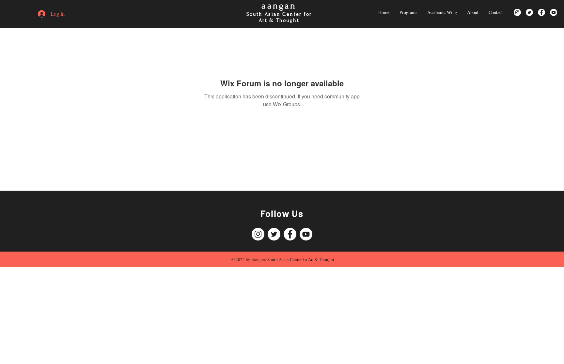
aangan (278, 6)
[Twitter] (529, 12)
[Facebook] (541, 12)
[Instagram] (517, 12)
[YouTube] (553, 12)
